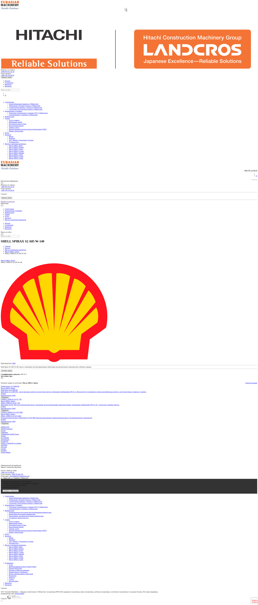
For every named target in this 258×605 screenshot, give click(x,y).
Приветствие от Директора (18, 572)
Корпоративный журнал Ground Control (22, 567)
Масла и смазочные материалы (15, 144)
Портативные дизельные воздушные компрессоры (26, 516)
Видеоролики (13, 581)
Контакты (8, 86)
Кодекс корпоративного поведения (21, 574)
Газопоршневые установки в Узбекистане (23, 115)
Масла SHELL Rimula (16, 147)
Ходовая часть (14, 142)
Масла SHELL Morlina (16, 153)
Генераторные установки (13, 111)
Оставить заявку (7, 371)
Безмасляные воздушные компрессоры (22, 514)
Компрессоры (9, 116)
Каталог (7, 81)
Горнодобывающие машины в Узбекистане (23, 104)
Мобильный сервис (15, 122)
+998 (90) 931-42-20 (7, 72)
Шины (11, 136)
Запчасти (8, 135)
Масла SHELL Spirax (16, 149)
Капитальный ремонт (16, 126)
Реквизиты (12, 576)
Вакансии (8, 84)
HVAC (7, 133)
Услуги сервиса (14, 120)
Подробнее (5, 397)
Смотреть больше (251, 383)
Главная (7, 246)
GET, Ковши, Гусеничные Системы (21, 140)
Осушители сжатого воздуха (19, 518)
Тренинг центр (14, 127)
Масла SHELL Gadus (16, 158)
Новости (12, 577)
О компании (9, 83)
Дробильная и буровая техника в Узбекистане (24, 106)
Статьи (11, 579)
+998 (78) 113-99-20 (7, 75)
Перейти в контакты (8, 201)
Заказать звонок (6, 77)
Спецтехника (9, 102)
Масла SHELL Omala (16, 156)
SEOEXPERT (19, 594)
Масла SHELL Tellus (16, 155)
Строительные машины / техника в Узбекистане (25, 107)
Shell (13, 363)
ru (5, 95)
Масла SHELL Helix (16, 146)
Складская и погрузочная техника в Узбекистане (25, 109)
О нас (11, 565)
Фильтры (12, 138)
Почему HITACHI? (15, 568)
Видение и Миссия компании (19, 570)
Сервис (7, 118)
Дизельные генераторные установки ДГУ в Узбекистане (28, 113)
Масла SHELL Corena (16, 151)
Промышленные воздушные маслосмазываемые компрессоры (30, 512)
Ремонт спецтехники (16, 131)
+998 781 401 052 (17, 474)
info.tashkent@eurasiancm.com (19, 476)
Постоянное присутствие (17, 124)
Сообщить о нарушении (10, 491)
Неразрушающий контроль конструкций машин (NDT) (28, 129)
